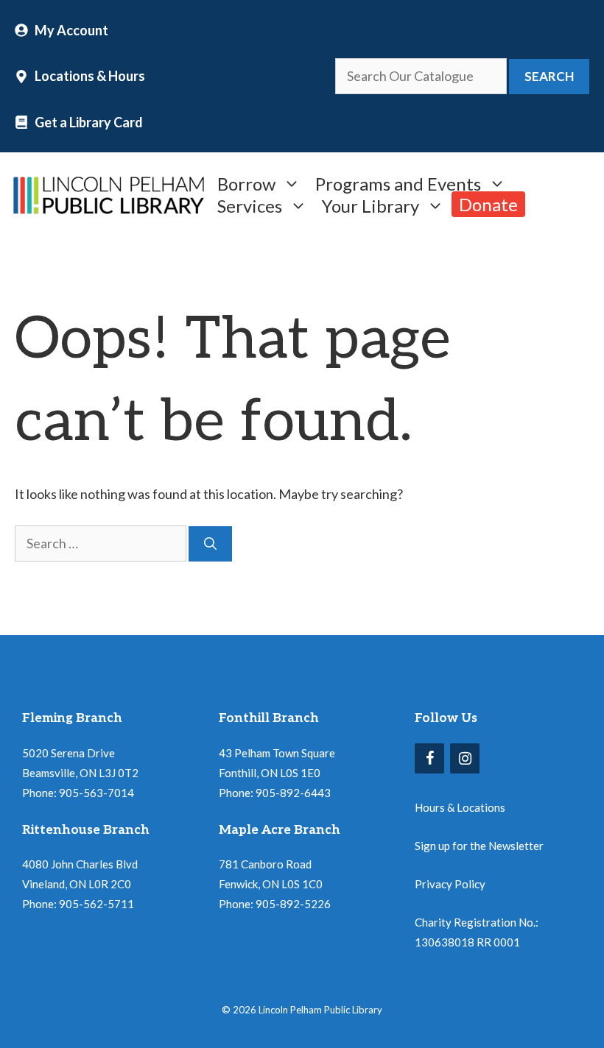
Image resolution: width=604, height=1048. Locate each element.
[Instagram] (465, 758)
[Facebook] (429, 758)
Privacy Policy (450, 884)
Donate (488, 204)
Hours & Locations (460, 807)
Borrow (246, 182)
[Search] (210, 544)
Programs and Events (398, 182)
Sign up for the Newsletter (479, 845)
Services (249, 204)
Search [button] (549, 76)
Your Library (370, 204)
